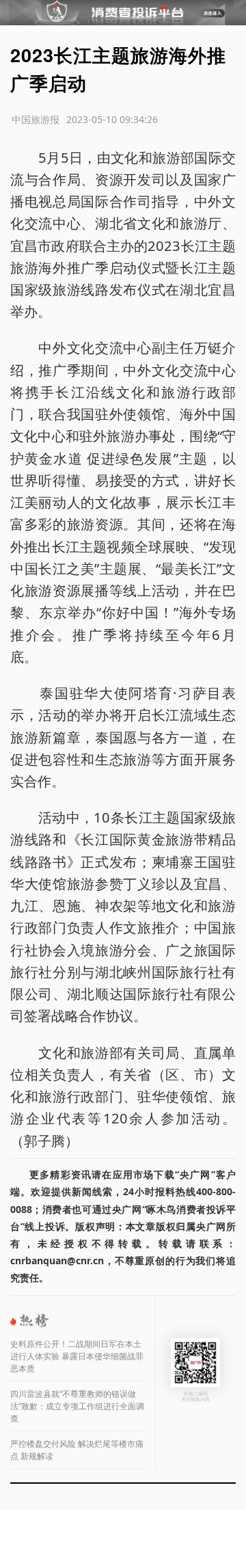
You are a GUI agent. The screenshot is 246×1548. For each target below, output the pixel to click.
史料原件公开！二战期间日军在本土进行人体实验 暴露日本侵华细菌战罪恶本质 (77, 1356)
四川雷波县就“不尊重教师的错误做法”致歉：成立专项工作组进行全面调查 (77, 1406)
